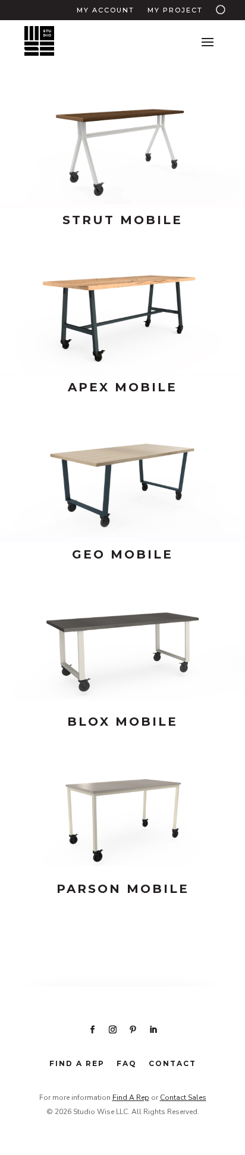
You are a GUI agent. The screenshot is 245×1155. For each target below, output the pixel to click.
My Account (105, 10)
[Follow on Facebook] (92, 1030)
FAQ (127, 1063)
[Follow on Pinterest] (132, 1030)
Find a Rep (77, 1063)
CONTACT (172, 1063)
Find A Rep (130, 1097)
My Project (175, 10)
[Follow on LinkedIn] (153, 1030)
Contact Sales (183, 1097)
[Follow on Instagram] (112, 1030)
